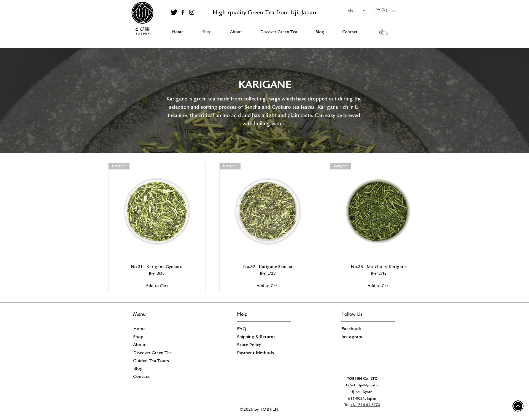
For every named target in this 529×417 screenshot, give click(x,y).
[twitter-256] (174, 12)
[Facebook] (182, 12)
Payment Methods (256, 353)
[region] (142, 18)
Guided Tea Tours (151, 361)
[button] (385, 10)
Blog (138, 368)
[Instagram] (191, 12)
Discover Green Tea (152, 353)
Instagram (351, 337)
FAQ (241, 329)
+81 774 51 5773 (365, 405)
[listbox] (385, 10)
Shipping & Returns (256, 337)
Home (139, 329)
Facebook (351, 329)
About (139, 345)
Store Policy (249, 345)
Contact (141, 376)
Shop (138, 337)
